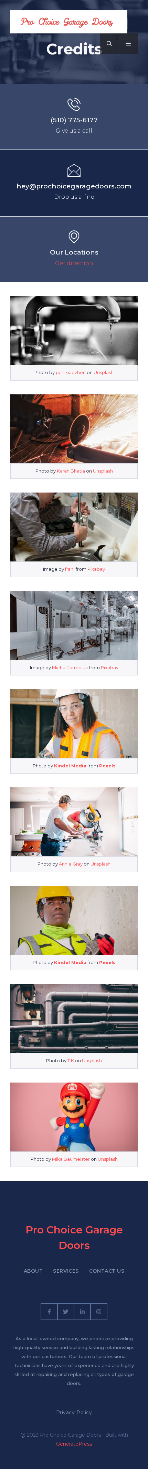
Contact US (107, 1271)
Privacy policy (74, 1412)
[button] (109, 43)
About (33, 1271)
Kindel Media (70, 765)
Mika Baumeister (71, 1159)
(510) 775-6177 (74, 120)
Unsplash (104, 372)
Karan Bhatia (71, 471)
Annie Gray (71, 864)
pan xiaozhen (71, 372)
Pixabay (96, 569)
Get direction (74, 263)
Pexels (107, 765)
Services (65, 1271)
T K (70, 1060)
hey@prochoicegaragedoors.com (74, 186)
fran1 (70, 569)
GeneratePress (74, 1444)
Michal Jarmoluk (70, 667)
